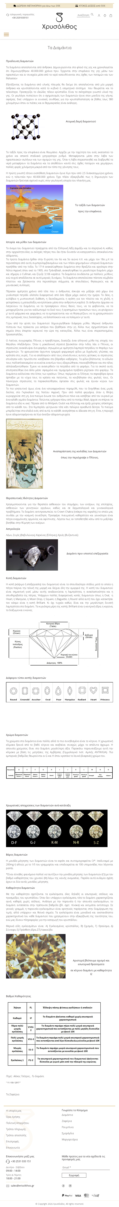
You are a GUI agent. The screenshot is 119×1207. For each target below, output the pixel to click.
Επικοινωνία (13, 1147)
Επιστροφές (12, 1141)
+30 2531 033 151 (21, 1161)
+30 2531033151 (20, 17)
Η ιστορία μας (14, 1110)
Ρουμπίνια (67, 1127)
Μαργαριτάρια (70, 1139)
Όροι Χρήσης (13, 1117)
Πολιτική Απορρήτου (17, 1123)
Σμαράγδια (68, 1133)
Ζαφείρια (67, 1121)
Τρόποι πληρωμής (16, 1129)
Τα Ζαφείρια (12, 1094)
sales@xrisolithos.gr (22, 1185)
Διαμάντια (67, 1115)
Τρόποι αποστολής (16, 1135)
